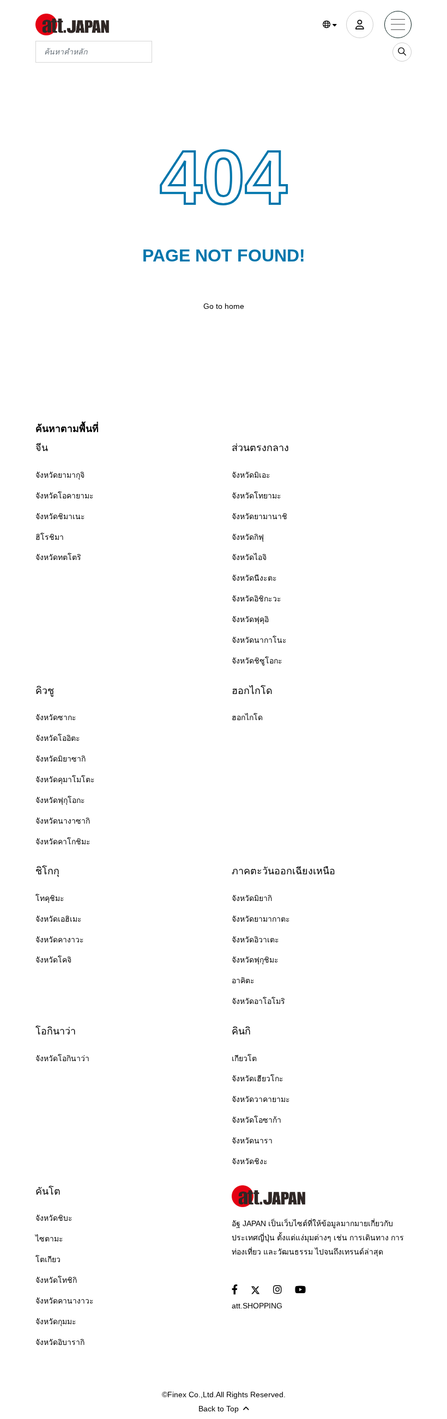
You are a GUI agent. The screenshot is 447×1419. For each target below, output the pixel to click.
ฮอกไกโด (252, 690)
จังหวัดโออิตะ (57, 738)
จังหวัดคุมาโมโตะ (65, 779)
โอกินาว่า (55, 1031)
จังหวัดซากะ (55, 717)
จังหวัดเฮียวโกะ (257, 1078)
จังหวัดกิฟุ (248, 537)
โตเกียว (48, 1259)
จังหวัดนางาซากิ (62, 821)
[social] (235, 1290)
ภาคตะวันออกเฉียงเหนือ (283, 871)
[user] (359, 24)
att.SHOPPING (257, 1305)
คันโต (48, 1191)
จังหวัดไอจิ (249, 557)
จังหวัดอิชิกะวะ (256, 598)
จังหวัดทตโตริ (58, 557)
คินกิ (241, 1031)
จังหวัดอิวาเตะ (255, 939)
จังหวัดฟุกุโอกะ (60, 800)
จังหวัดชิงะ (250, 1161)
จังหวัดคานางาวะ (64, 1300)
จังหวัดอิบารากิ (59, 1342)
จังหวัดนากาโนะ (259, 640)
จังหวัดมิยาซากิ (60, 758)
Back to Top (218, 1408)
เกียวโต (244, 1058)
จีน (41, 447)
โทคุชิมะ (49, 898)
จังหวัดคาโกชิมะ (62, 841)
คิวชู (44, 690)
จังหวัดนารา (252, 1140)
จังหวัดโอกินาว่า (62, 1058)
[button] (330, 25)
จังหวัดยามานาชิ (259, 516)
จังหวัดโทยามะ (256, 495)
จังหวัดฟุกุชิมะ (255, 959)
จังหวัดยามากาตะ (261, 919)
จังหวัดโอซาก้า (256, 1120)
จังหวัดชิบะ (54, 1218)
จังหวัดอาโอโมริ (258, 1001)
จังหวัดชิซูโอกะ (257, 660)
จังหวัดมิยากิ (252, 898)
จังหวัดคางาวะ (59, 939)
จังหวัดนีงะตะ (254, 578)
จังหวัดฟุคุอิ (250, 619)
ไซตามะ (49, 1238)
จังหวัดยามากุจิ (59, 475)
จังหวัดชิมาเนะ (60, 516)
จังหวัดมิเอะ (251, 475)
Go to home (223, 306)
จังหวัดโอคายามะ (64, 495)
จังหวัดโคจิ (53, 959)
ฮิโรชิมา (49, 537)
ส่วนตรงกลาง (260, 447)
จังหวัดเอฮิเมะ (58, 919)
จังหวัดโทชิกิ (56, 1280)
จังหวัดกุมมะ (55, 1321)
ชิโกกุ (47, 871)
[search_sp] (402, 52)
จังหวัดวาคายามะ (261, 1099)
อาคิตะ (243, 980)
